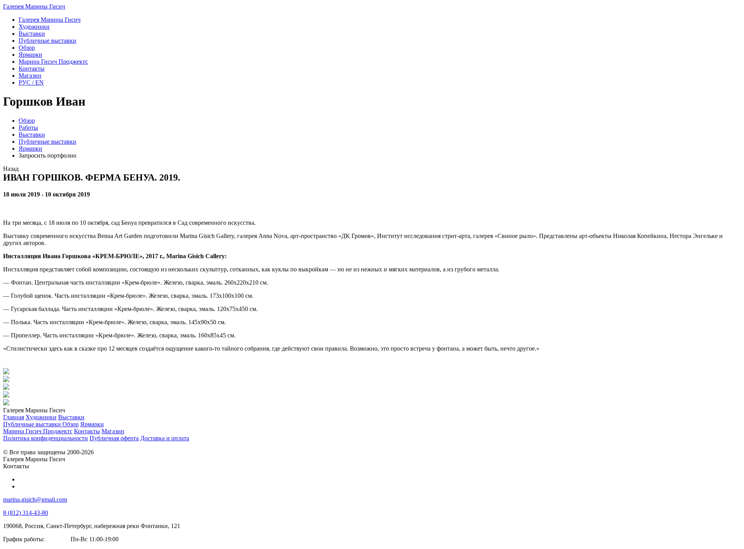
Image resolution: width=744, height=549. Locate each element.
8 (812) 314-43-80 (25, 512)
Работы (28, 127)
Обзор (27, 120)
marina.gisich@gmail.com (35, 499)
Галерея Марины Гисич (34, 6)
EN (31, 82)
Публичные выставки (47, 141)
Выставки (32, 134)
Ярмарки (30, 148)
